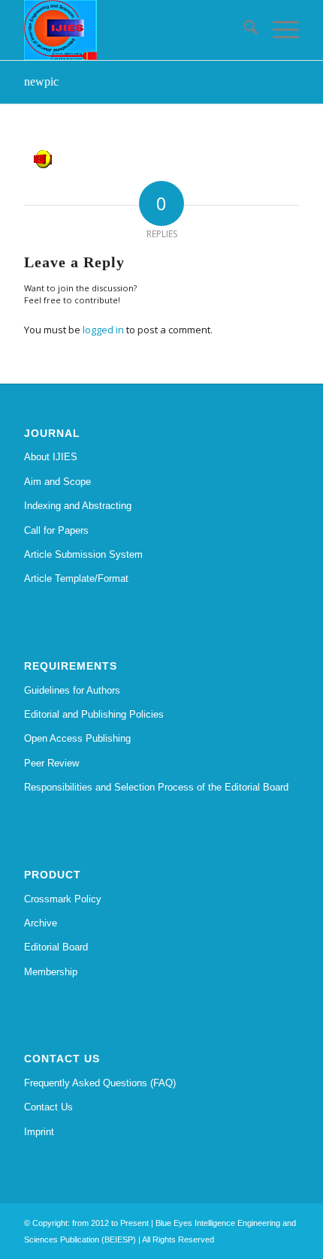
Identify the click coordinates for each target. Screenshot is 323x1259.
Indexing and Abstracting (77, 505)
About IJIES (50, 456)
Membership (50, 971)
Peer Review (51, 763)
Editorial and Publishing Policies (94, 714)
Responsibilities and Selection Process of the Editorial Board (156, 787)
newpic (41, 81)
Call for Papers (56, 530)
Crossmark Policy (62, 899)
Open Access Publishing (77, 738)
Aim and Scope (57, 481)
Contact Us (48, 1107)
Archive (40, 923)
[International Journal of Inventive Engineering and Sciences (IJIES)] (133, 30)
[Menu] (278, 30)
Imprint (39, 1131)
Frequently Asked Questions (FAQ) (100, 1083)
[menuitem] (243, 30)
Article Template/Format (76, 578)
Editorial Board (56, 947)
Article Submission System (83, 554)
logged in (103, 329)
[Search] (243, 30)
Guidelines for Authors (72, 690)
